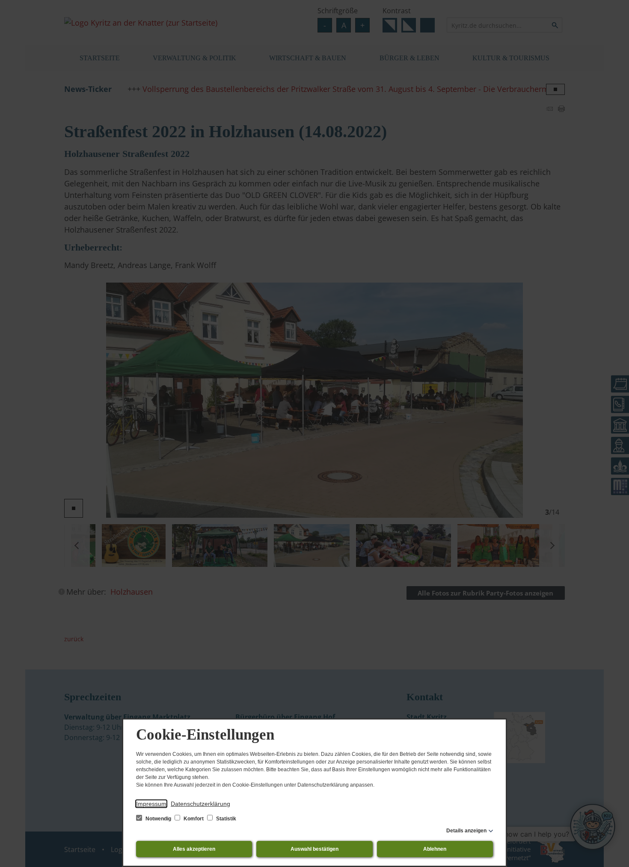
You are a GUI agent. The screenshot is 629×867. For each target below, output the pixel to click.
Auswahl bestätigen (314, 849)
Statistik (225, 819)
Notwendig (158, 819)
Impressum (151, 803)
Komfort (193, 819)
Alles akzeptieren (194, 849)
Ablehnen (434, 849)
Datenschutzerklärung (200, 803)
